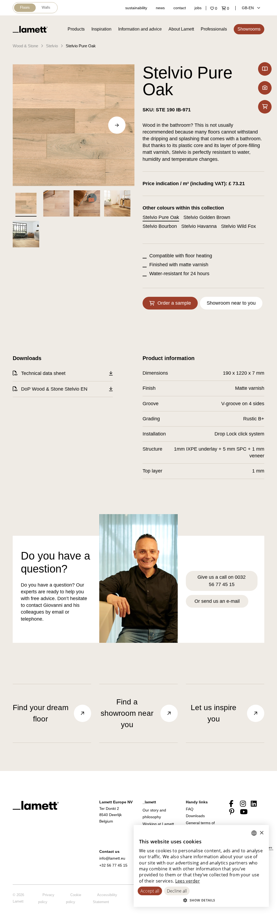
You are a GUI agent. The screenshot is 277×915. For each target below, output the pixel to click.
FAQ (189, 809)
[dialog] (201, 866)
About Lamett (181, 29)
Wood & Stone (25, 46)
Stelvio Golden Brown (206, 217)
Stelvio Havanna (199, 226)
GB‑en (248, 8)
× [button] (261, 833)
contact (179, 8)
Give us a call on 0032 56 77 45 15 (221, 580)
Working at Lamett (158, 824)
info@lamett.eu (112, 858)
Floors (25, 7)
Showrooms (249, 29)
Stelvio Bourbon (160, 226)
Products (76, 29)
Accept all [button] (149, 891)
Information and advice (140, 29)
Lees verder (187, 881)
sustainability (136, 8)
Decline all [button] (177, 891)
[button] (201, 900)
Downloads (195, 816)
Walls (46, 7)
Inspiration (101, 29)
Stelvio (52, 46)
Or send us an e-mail (217, 601)
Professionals (214, 29)
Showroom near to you (231, 303)
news (160, 8)
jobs (198, 8)
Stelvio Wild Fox (238, 226)
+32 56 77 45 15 (113, 865)
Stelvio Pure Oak (81, 46)
